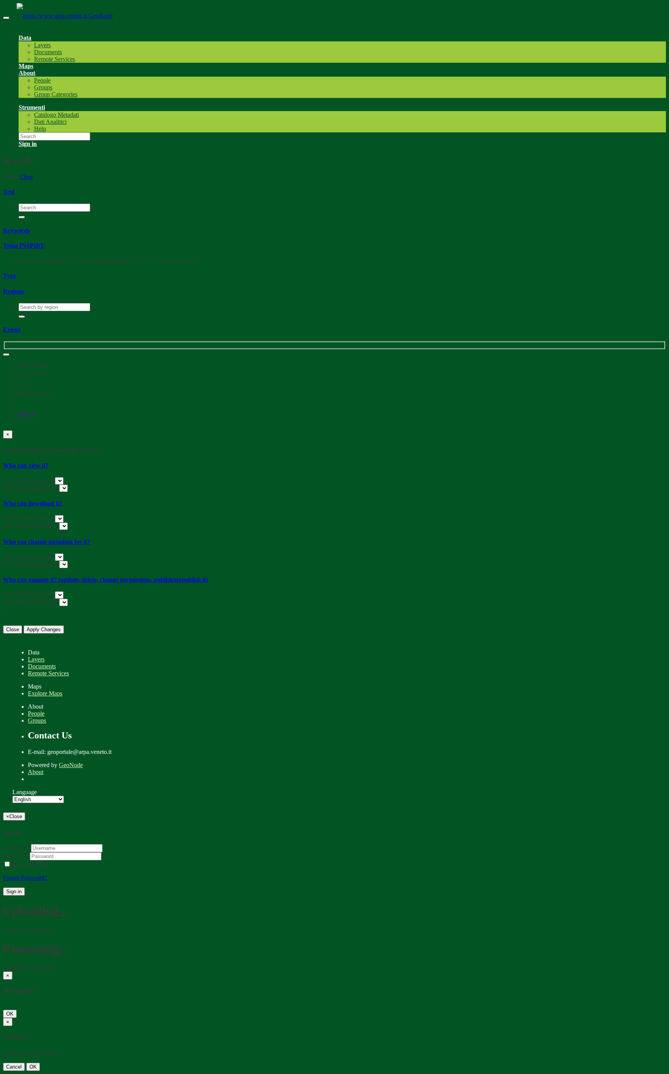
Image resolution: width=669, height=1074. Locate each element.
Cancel (14, 1067)
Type (9, 275)
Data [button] (25, 37)
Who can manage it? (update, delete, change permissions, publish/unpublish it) (105, 579)
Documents (48, 52)
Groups (43, 87)
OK (10, 1014)
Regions (13, 291)
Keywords (16, 230)
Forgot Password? (25, 877)
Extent (12, 329)
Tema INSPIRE (24, 245)
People (42, 80)
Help (40, 128)
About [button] (27, 73)
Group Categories (55, 94)
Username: (16, 847)
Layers (42, 45)
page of (28, 413)
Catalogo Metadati (56, 114)
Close (12, 629)
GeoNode (101, 15)
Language (24, 792)
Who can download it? (32, 503)
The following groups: (31, 488)
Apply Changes (44, 629)
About (35, 772)
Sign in (14, 891)
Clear (26, 176)
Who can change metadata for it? (46, 541)
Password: (15, 856)
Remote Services (54, 59)
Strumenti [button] (32, 107)
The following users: (29, 480)
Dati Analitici (50, 121)
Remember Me (30, 864)
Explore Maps (45, 693)
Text (9, 191)
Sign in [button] (28, 143)
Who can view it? (25, 465)
